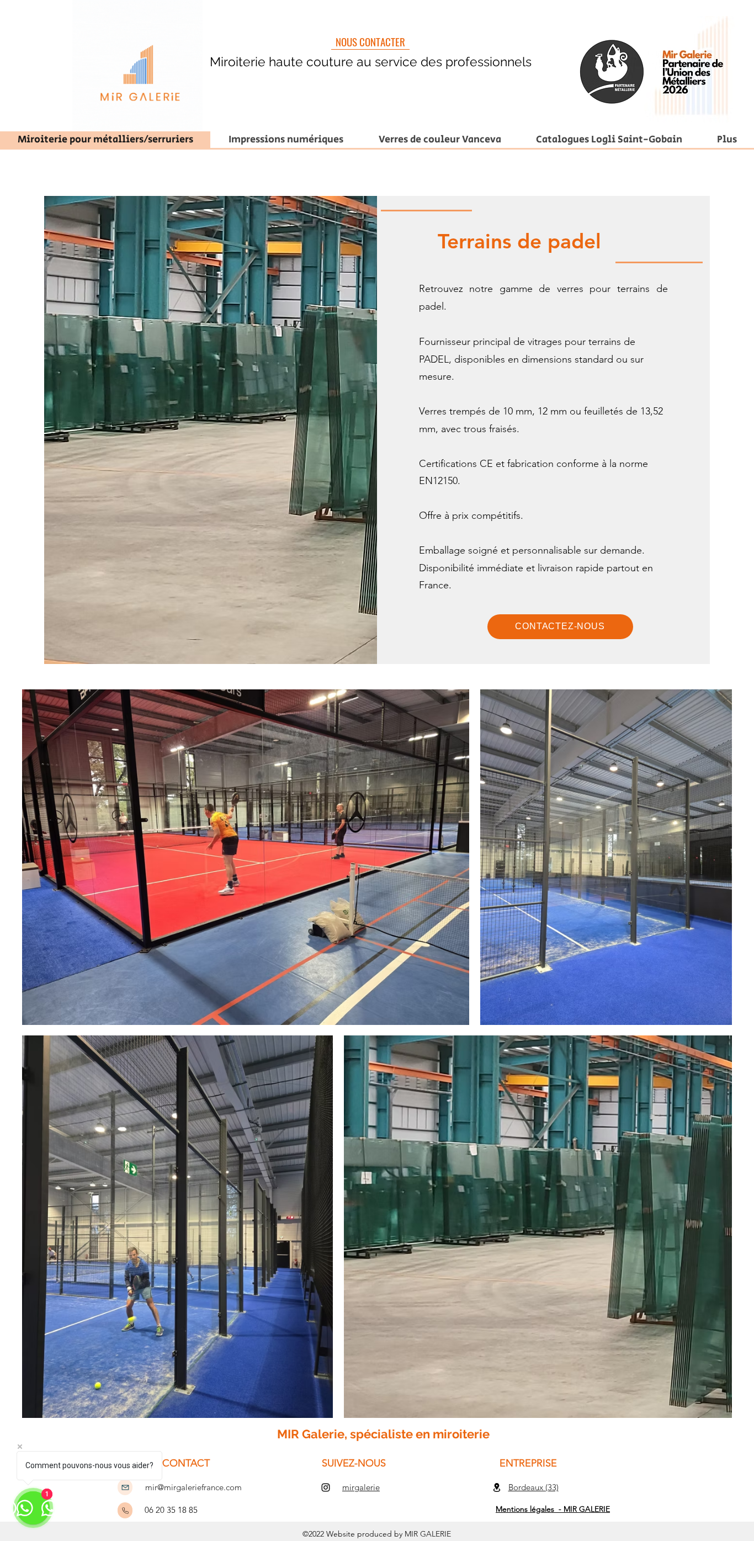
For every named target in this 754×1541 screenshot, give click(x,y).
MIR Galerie (310, 1434)
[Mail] (125, 1487)
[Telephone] (125, 1510)
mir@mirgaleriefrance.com (193, 1487)
